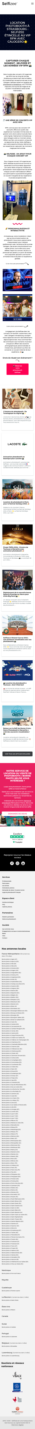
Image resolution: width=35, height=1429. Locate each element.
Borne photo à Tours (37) (9, 1246)
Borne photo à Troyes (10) (10, 1248)
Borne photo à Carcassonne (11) (11, 1026)
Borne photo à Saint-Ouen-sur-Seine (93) (14, 1214)
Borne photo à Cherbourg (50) (11, 1051)
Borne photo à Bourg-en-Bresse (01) (13, 1013)
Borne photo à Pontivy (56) (10, 1181)
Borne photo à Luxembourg (10, 1355)
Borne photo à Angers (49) (10, 970)
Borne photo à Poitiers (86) (10, 1179)
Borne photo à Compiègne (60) (11, 1060)
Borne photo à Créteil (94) (10, 1067)
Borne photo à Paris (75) (9, 1167)
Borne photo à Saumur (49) (10, 1226)
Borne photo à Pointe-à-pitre (11, 1291)
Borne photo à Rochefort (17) (11, 1194)
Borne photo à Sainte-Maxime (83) (12, 1221)
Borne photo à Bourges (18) (10, 1015)
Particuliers (5, 883)
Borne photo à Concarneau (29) (11, 1062)
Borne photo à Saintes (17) (10, 1223)
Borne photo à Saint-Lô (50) (10, 1208)
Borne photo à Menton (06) (10, 1136)
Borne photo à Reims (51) (10, 1190)
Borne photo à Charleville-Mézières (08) (14, 1044)
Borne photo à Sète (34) (9, 1228)
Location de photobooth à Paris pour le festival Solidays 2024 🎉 (16, 503)
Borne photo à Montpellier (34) (11, 1143)
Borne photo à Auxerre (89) (10, 986)
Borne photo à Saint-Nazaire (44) (12, 1212)
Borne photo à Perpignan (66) (11, 1176)
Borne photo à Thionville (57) (11, 1235)
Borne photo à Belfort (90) (10, 997)
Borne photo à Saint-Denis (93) (11, 1203)
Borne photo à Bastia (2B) (10, 990)
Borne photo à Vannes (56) (10, 1255)
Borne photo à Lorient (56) (10, 1111)
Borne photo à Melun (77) (10, 1134)
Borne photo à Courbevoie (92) (11, 1064)
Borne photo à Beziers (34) (10, 1004)
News (4, 933)
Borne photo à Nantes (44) (10, 1154)
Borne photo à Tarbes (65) (10, 1232)
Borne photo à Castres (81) (10, 1033)
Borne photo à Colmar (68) (10, 1058)
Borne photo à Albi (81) (9, 963)
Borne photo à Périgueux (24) (11, 1174)
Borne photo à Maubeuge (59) (11, 1129)
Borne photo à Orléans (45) (10, 1165)
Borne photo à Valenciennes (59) (12, 1253)
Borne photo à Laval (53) (9, 1096)
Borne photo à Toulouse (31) (10, 1241)
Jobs (3, 936)
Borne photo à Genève (9, 1327)
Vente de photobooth (9, 919)
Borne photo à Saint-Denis (10, 1300)
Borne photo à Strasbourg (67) (11, 1230)
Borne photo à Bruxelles (9, 1346)
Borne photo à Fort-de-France (11, 1273)
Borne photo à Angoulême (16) (11, 972)
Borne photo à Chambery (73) (11, 1042)
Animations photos (8, 888)
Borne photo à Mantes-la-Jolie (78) (12, 1123)
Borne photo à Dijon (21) (9, 1069)
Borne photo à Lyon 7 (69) (10, 1116)
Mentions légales (17, 1425)
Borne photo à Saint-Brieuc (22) (12, 1201)
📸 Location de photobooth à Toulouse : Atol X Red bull (14, 684)
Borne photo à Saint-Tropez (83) (12, 1219)
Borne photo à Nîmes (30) (10, 1161)
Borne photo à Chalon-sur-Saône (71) (13, 1037)
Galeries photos (7, 907)
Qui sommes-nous (8, 929)
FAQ (3, 904)
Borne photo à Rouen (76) (10, 1197)
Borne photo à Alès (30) (9, 966)
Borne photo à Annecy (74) (10, 975)
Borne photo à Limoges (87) (10, 1109)
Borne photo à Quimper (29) (11, 1185)
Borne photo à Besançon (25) (11, 1002)
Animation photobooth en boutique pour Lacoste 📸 (14, 458)
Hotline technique (8, 902)
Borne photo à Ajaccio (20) (10, 961)
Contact (4, 938)
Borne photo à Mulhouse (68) (11, 1147)
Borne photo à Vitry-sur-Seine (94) (12, 1264)
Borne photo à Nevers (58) (10, 1156)
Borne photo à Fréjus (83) (10, 1078)
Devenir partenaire (8, 917)
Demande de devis (17, 814)
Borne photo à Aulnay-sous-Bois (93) (13, 984)
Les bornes (5, 885)
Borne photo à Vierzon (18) (10, 1259)
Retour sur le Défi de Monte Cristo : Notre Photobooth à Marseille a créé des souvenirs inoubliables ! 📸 (17, 731)
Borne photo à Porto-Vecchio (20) (12, 1183)
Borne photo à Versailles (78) (11, 1257)
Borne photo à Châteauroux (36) (12, 1049)
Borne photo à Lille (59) (9, 1107)
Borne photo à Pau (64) (9, 1172)
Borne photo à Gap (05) (9, 1080)
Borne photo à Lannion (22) (10, 1093)
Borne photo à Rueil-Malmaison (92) (13, 1199)
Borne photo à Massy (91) (9, 1127)
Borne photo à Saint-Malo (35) (11, 1210)
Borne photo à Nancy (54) (10, 1149)
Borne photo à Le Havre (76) (10, 1098)
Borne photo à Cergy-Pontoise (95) (12, 1035)
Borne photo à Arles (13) (9, 979)
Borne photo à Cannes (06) (10, 1024)
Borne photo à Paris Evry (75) (11, 1170)
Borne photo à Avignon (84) (10, 988)
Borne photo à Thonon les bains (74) (13, 1237)
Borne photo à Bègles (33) (10, 995)
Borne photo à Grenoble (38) (11, 1082)
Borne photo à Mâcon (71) (10, 1120)
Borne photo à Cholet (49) (10, 1053)
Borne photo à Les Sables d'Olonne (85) (14, 1105)
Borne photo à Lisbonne (9, 1336)
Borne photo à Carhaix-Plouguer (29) (13, 1028)
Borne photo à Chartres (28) (10, 1046)
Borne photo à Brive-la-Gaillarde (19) (13, 1020)
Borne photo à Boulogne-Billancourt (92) (14, 1011)
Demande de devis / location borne (13, 890)
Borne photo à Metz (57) (9, 1138)
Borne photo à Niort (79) (9, 1163)
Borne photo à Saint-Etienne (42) (12, 1205)
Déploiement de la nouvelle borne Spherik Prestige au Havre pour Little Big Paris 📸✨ (17, 594)
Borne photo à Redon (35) (10, 1188)
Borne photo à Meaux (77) (10, 1132)
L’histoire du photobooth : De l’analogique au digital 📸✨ (15, 412)
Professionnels (6, 881)
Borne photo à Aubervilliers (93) (12, 981)
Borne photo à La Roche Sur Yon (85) (13, 1089)
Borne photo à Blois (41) (9, 1006)
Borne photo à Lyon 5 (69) (10, 1114)
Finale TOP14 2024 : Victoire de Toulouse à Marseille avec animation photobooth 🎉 (15, 549)
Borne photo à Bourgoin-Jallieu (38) (13, 1017)
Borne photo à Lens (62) (9, 1102)
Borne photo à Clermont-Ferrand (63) (13, 1055)
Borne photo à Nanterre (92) (10, 1152)
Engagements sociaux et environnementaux (16, 931)
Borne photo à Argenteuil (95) (11, 977)
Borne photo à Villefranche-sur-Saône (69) (15, 1261)
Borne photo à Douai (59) (10, 1071)
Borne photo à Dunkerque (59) (11, 1073)
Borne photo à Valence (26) (10, 1250)
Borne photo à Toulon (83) (10, 1239)
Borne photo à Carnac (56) (10, 1031)
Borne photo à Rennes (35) (10, 1192)
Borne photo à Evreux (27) (10, 1076)
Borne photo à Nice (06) (9, 1158)
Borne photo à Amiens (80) (10, 968)
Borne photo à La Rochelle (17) (11, 1091)
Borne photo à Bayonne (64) (10, 993)
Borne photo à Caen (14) (9, 1022)
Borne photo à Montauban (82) (11, 1140)
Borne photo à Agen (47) (9, 959)
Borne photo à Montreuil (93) (11, 1145)
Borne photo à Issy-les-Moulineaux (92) (14, 1084)
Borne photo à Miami (8, 1310)
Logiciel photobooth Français (11, 892)
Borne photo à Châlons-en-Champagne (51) (15, 1040)
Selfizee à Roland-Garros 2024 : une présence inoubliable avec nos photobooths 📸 (17, 639)
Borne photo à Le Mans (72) (10, 1100)
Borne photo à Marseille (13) (10, 1125)
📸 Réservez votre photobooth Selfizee (17, 369)
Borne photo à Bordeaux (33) (11, 1008)
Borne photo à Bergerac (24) (10, 999)
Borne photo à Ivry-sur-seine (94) (12, 1087)
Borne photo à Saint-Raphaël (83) (12, 1217)
